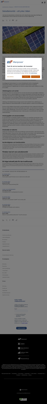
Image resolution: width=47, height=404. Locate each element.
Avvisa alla (26, 76)
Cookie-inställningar (10, 76)
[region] (23, 69)
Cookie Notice (33, 73)
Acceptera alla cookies (35, 76)
